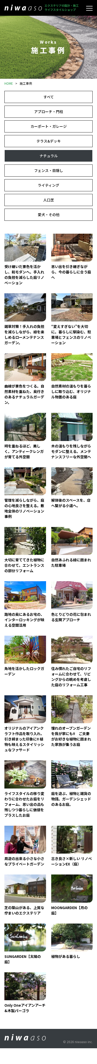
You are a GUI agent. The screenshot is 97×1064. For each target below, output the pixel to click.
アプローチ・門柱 (48, 111)
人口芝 (48, 199)
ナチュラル (49, 155)
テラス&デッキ (48, 141)
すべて (48, 96)
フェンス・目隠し (48, 170)
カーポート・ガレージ (49, 126)
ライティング (48, 185)
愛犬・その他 (48, 214)
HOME (8, 83)
